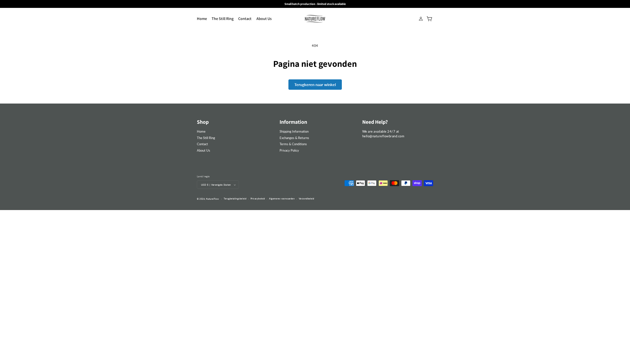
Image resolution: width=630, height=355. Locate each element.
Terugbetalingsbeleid (235, 198)
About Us (203, 150)
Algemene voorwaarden (282, 198)
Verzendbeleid (306, 198)
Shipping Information (294, 131)
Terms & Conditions (293, 144)
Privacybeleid (258, 198)
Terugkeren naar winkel (315, 84)
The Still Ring (206, 138)
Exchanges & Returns (294, 138)
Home (201, 131)
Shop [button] (203, 121)
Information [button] (293, 121)
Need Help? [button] (375, 121)
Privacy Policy (289, 150)
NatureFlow (212, 198)
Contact (202, 144)
